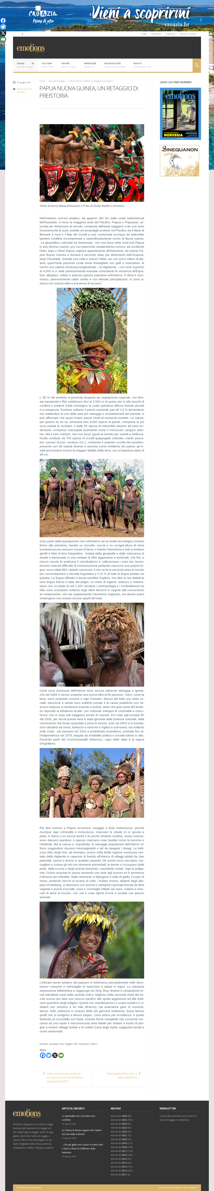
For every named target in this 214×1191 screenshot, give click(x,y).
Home (144, 34)
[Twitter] (49, 1055)
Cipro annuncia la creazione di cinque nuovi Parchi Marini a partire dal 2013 (65, 1077)
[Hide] (1, 45)
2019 (124, 1143)
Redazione (156, 34)
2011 (124, 1174)
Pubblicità (170, 34)
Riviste (142, 65)
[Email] (61, 1055)
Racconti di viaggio (57, 81)
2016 (124, 1154)
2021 (124, 1135)
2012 (124, 1170)
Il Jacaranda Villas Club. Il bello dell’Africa (122, 1075)
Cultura (47, 65)
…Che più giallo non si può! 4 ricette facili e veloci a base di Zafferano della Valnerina (82, 1148)
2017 (124, 1151)
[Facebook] (22, 34)
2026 (124, 1115)
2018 (124, 1147)
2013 (124, 1166)
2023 (124, 1127)
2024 (124, 1123)
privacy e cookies (188, 34)
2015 (124, 1158)
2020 (124, 1139)
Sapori (68, 65)
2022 (124, 1131)
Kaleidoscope (114, 65)
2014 (124, 1162)
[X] (55, 1055)
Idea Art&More (190, 1187)
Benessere (90, 65)
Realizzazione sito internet (170, 1187)
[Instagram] (18, 34)
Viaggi (25, 65)
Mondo (20, 89)
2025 (124, 1119)
